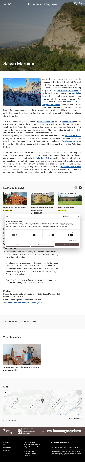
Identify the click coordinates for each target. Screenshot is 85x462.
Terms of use (68, 447)
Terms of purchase (76, 447)
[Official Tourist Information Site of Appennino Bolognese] (42, 5)
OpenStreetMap (68, 414)
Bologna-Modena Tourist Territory (31, 448)
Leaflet (62, 414)
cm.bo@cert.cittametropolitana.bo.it (58, 454)
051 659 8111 (71, 453)
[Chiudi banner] (78, 216)
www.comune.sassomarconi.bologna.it (25, 302)
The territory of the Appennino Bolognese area (32, 443)
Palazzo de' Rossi (73, 135)
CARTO (79, 414)
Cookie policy (61, 447)
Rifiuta (18, 244)
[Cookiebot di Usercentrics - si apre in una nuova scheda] (62, 216)
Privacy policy (54, 447)
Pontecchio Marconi (45, 121)
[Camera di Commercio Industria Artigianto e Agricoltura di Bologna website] (26, 433)
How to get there (74, 418)
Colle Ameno (69, 141)
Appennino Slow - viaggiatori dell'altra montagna (30, 453)
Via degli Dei (43, 158)
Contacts (6, 450)
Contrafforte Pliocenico (67, 90)
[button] (42, 401)
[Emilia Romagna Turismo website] (61, 433)
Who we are (6, 442)
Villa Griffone (68, 121)
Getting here (7, 447)
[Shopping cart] (80, 3)
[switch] (33, 235)
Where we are (7, 445)
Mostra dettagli (72, 240)
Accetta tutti (67, 244)
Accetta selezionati (42, 244)
